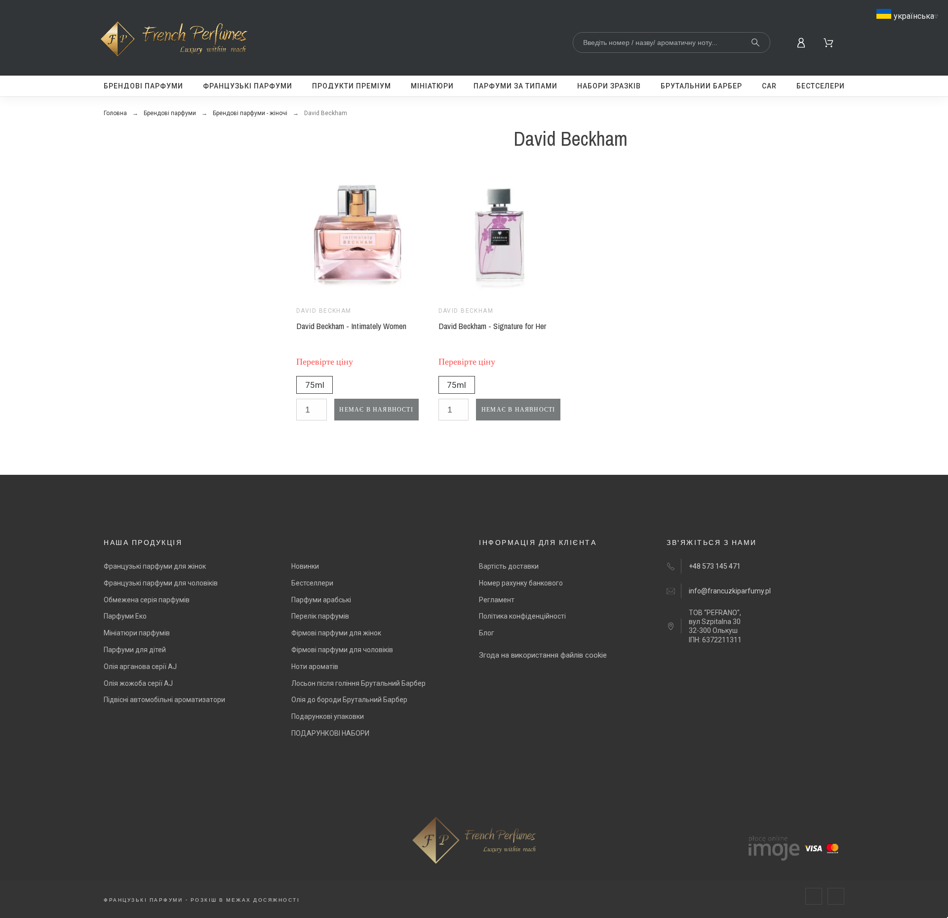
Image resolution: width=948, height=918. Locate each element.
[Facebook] (813, 896)
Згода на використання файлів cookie (543, 655)
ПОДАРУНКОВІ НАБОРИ (330, 733)
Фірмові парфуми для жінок (336, 633)
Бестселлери (312, 583)
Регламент (496, 600)
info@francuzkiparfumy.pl (730, 591)
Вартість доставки (509, 566)
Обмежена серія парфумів (147, 600)
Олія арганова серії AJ (140, 666)
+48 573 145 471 (715, 566)
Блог (486, 633)
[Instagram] (836, 896)
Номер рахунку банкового (521, 583)
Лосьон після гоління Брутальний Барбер (358, 683)
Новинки (305, 566)
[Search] (755, 42)
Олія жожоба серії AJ (138, 683)
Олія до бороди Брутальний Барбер (349, 700)
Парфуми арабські (321, 600)
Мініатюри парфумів (137, 633)
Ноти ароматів (314, 666)
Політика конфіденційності (522, 616)
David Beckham (324, 310)
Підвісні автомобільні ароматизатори (164, 700)
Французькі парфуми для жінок (155, 566)
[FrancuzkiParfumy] (176, 40)
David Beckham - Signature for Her (492, 326)
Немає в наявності (376, 410)
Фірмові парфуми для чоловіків (342, 650)
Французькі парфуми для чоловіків (161, 583)
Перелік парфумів (320, 616)
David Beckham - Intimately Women (351, 326)
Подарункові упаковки (327, 716)
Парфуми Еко (125, 616)
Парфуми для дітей (135, 650)
